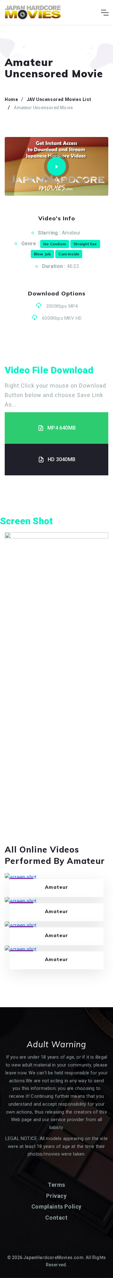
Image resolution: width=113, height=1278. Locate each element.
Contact (56, 1217)
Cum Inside (68, 254)
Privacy (56, 1195)
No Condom (54, 243)
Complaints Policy (56, 1206)
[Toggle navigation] (104, 12)
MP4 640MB (61, 428)
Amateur (71, 233)
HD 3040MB (61, 459)
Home (11, 99)
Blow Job (42, 254)
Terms (56, 1184)
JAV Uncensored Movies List (59, 99)
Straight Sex (85, 243)
